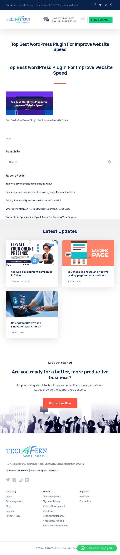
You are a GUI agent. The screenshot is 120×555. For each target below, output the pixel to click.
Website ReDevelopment (55, 525)
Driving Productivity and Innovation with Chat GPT (33, 200)
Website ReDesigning (53, 521)
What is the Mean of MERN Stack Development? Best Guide (38, 209)
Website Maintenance (54, 516)
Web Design (48, 511)
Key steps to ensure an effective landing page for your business (40, 192)
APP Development (52, 496)
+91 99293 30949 (19, 470)
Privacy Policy (13, 516)
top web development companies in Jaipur (29, 183)
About (9, 496)
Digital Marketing (51, 501)
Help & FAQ (85, 496)
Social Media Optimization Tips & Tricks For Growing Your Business (41, 217)
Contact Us (85, 501)
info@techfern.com (47, 470)
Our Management (14, 501)
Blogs (8, 506)
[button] (97, 548)
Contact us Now (60, 403)
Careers (10, 511)
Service (46, 491)
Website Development (54, 506)
